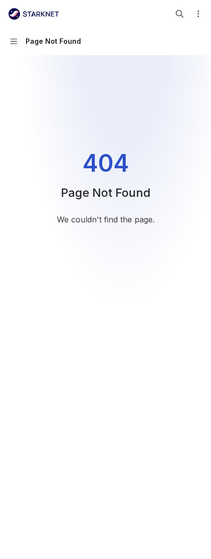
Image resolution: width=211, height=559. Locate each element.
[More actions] (198, 14)
